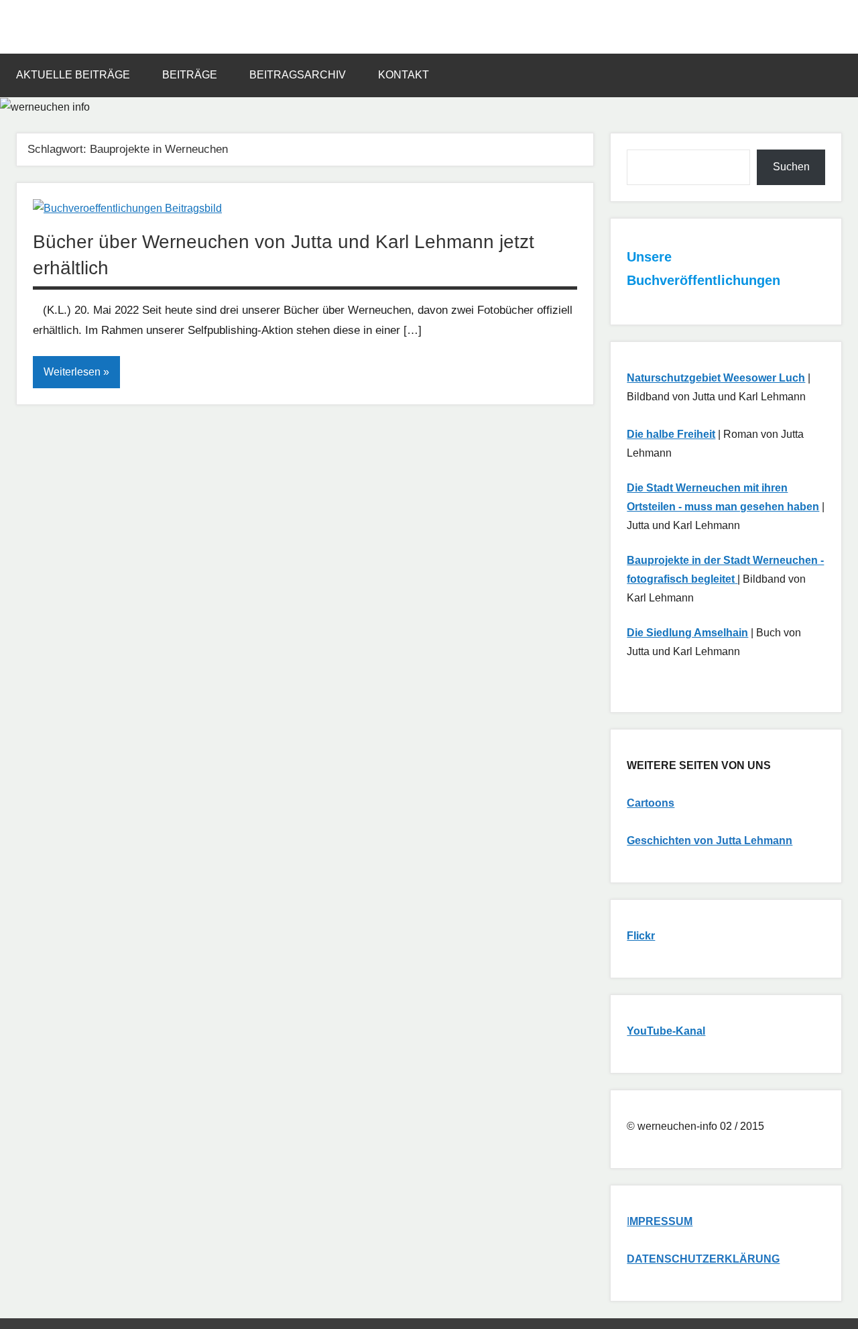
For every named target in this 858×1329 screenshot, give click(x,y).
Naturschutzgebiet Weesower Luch (716, 378)
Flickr (641, 935)
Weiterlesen (72, 372)
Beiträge (189, 74)
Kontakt (403, 74)
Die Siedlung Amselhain (687, 632)
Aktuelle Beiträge (73, 74)
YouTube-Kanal (666, 1031)
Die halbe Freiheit (671, 434)
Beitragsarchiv (297, 74)
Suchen (791, 166)
